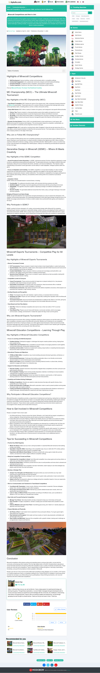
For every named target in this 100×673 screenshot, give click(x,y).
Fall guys (78, 16)
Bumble (88, 18)
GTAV (73, 16)
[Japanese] (80, 1)
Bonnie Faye (11, 31)
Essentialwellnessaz (84, 21)
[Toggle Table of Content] (63, 71)
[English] (78, 1)
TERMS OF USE (41, 660)
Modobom (69, 670)
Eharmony (83, 18)
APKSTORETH (75, 21)
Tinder (73, 18)
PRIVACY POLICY (58, 660)
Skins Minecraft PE (85, 16)
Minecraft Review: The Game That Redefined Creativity (27, 88)
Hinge (78, 18)
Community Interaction (19, 7)
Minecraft (11, 105)
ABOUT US (49, 660)
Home (8, 7)
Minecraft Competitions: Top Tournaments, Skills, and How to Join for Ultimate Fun (30, 9)
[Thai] (83, 1)
